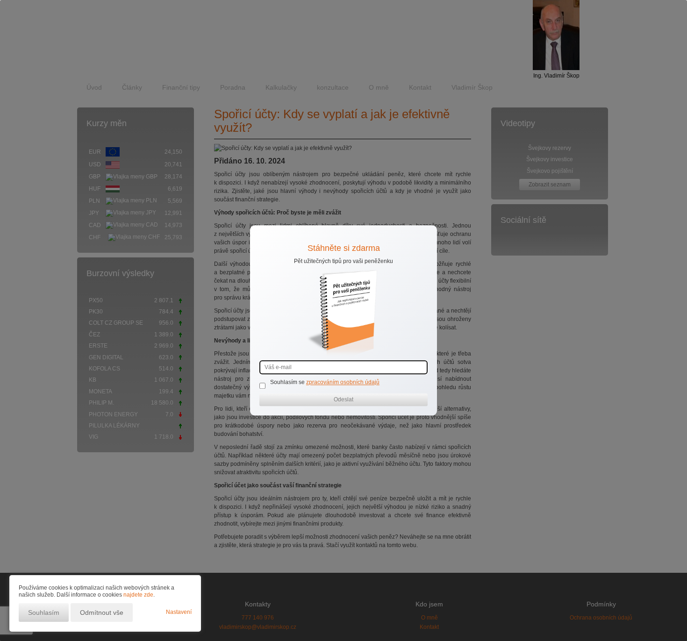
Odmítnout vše (101, 612)
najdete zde (138, 594)
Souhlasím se (288, 382)
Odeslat (343, 400)
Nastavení (179, 612)
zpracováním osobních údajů (342, 382)
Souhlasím (43, 612)
